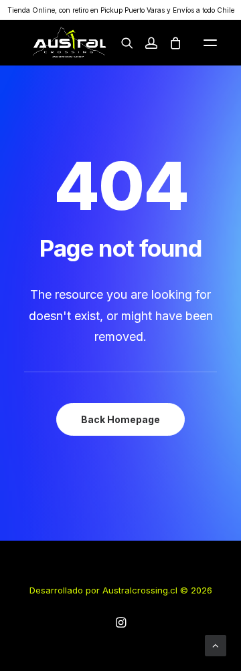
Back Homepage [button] (120, 419)
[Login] (145, 43)
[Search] (121, 43)
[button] (210, 42)
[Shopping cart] (169, 43)
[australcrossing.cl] (68, 42)
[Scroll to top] (215, 644)
